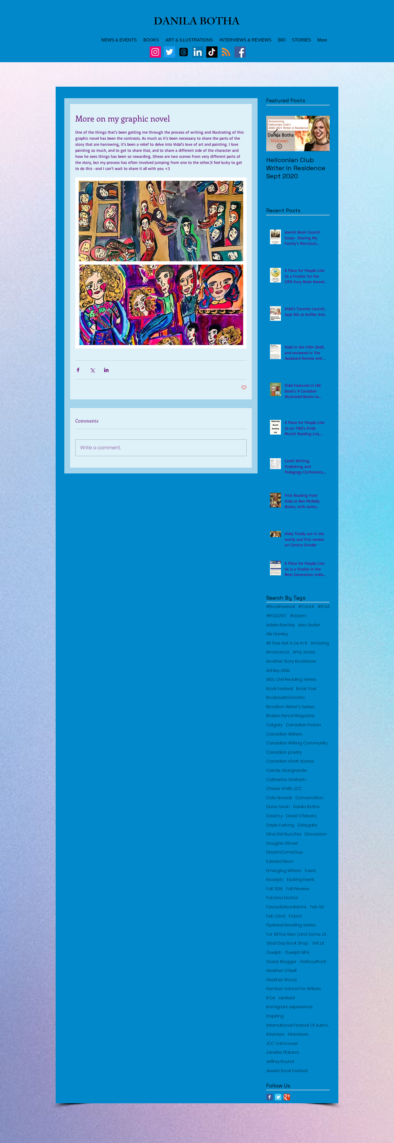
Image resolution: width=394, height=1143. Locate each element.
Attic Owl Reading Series (291, 679)
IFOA (270, 998)
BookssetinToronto (285, 697)
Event (310, 870)
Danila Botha (306, 807)
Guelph (274, 952)
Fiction (295, 916)
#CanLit (306, 606)
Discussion (316, 834)
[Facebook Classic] (269, 1097)
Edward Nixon (279, 861)
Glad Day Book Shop (287, 943)
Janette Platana (282, 1052)
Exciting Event (300, 879)
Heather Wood (281, 980)
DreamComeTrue (284, 852)
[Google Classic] (287, 1097)
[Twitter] (169, 52)
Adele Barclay (280, 625)
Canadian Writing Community (296, 743)
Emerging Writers (283, 870)
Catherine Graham (286, 779)
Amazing (320, 643)
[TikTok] (211, 52)
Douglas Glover (282, 843)
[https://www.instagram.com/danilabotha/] (155, 52)
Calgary (274, 725)
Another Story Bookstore (291, 661)
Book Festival (279, 688)
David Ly (274, 816)
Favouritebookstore (286, 907)
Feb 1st (317, 907)
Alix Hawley (277, 634)
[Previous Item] (275, 133)
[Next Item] (320, 133)
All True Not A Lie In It (286, 643)
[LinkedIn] (197, 52)
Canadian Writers (284, 734)
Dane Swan (278, 807)
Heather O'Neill (281, 970)
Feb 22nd (275, 916)
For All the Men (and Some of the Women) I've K (298, 934)
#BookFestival (280, 606)
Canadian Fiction (303, 725)
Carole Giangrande (286, 770)
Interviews (298, 1034)
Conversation (309, 798)
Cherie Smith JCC (284, 788)
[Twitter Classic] (278, 1097)
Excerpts (275, 879)
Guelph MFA (297, 952)
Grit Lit (318, 943)
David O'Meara (301, 816)
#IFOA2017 (276, 616)
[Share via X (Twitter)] (92, 370)
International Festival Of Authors (298, 1025)
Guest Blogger (281, 961)
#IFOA (324, 606)
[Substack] (226, 52)
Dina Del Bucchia (283, 834)
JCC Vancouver (282, 1043)
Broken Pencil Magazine (290, 716)
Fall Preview (297, 889)
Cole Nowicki (279, 798)
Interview (275, 1034)
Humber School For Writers (293, 989)
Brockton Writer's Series (290, 707)
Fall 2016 (274, 889)
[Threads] (183, 52)
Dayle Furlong (280, 825)
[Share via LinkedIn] (106, 370)
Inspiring (275, 1016)
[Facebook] (240, 52)
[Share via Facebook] (78, 370)
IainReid (287, 998)
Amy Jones (304, 652)
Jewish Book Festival (286, 1071)
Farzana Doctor (282, 898)
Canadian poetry (284, 752)
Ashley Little (278, 670)
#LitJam (298, 616)
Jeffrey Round (280, 1061)
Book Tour (306, 688)
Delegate (307, 825)
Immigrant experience (289, 1007)
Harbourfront (313, 961)
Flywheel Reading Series (291, 925)
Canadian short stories (290, 761)
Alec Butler (309, 625)
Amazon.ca (277, 652)
